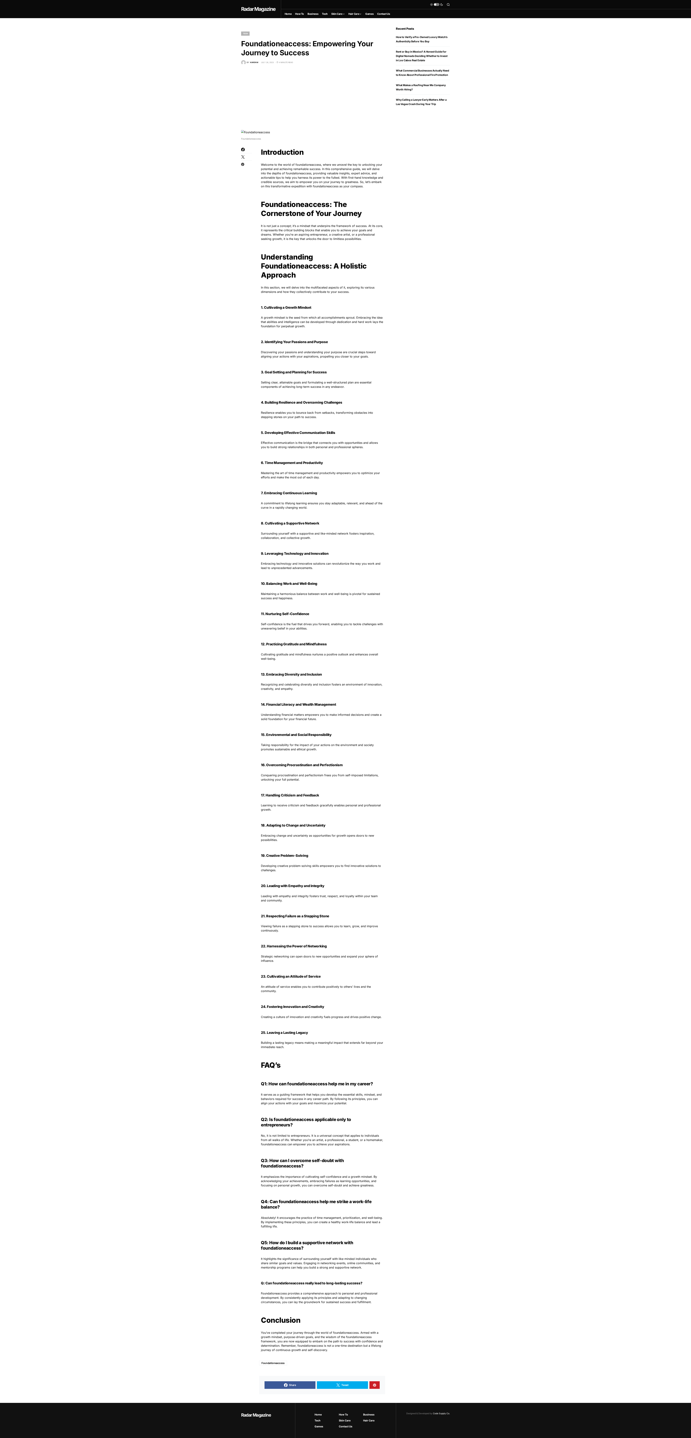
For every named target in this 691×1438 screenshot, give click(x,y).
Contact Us (345, 1426)
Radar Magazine (258, 9)
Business (368, 1414)
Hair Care (368, 1420)
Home (318, 1414)
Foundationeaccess (273, 1363)
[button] (436, 4)
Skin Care (345, 1420)
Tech (245, 33)
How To (343, 1414)
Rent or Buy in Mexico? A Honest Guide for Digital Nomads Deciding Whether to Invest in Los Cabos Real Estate (422, 56)
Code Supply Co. (441, 1413)
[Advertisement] (313, 97)
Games (319, 1426)
